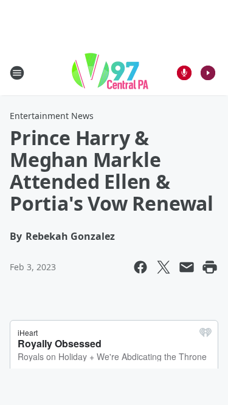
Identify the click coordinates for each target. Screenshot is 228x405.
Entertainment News (52, 115)
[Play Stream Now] (208, 73)
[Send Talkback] (184, 73)
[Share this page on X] (163, 267)
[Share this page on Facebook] (140, 267)
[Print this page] (209, 267)
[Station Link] (110, 72)
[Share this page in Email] (186, 267)
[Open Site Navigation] (17, 73)
